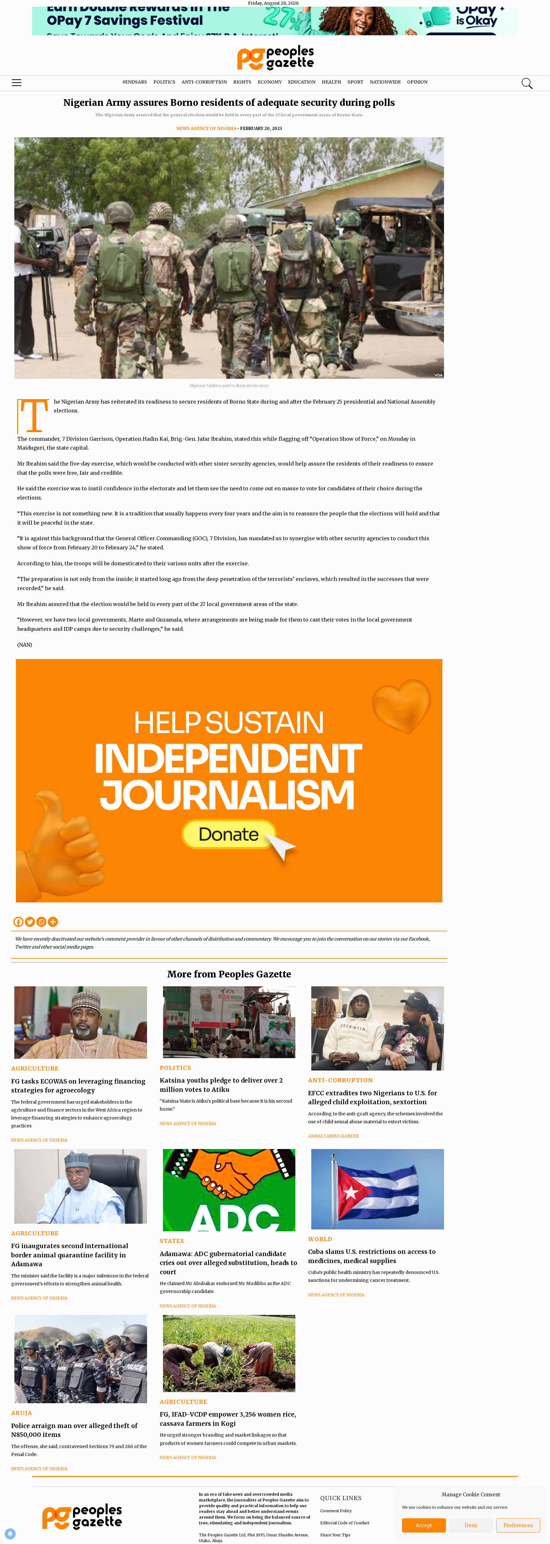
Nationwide (385, 82)
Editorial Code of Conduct (344, 1522)
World (320, 1239)
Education (301, 82)
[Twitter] (30, 922)
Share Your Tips (335, 1535)
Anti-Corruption (204, 82)
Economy (270, 82)
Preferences (518, 1525)
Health (331, 82)
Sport (355, 82)
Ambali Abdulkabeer (333, 1136)
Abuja (21, 1413)
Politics (164, 82)
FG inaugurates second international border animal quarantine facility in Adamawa (69, 1255)
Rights (242, 82)
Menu (29, 84)
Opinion (417, 82)
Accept (424, 1525)
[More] (53, 922)
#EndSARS (134, 82)
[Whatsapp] (41, 922)
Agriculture (35, 1068)
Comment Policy (336, 1510)
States (172, 1241)
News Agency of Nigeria (206, 128)
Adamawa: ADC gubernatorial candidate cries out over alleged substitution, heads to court (228, 1263)
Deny (471, 1525)
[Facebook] (18, 922)
